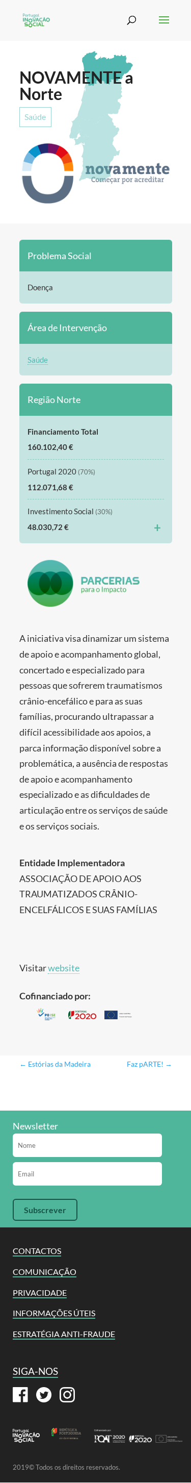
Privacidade (40, 1292)
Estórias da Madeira (55, 1064)
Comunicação (44, 1271)
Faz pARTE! (149, 1064)
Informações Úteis (54, 1313)
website (63, 967)
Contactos (37, 1250)
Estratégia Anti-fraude (64, 1334)
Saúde (35, 116)
